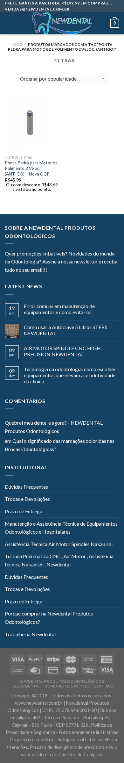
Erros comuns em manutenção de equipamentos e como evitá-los (59, 309)
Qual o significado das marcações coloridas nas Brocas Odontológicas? (59, 445)
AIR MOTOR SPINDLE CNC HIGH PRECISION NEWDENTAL (62, 351)
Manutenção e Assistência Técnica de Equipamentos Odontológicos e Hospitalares (61, 528)
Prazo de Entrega (23, 511)
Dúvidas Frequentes (26, 487)
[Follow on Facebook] (51, 270)
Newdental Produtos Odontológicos (61, 681)
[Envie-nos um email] (75, 270)
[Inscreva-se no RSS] (90, 270)
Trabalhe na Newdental (30, 634)
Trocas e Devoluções (27, 499)
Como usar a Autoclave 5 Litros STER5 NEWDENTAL (65, 330)
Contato (103, 686)
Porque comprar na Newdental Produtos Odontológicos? (49, 617)
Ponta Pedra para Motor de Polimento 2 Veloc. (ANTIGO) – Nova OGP (31, 168)
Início (17, 44)
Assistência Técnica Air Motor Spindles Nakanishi (59, 544)
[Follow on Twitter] (67, 270)
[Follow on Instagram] (59, 270)
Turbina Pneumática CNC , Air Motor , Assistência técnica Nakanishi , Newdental (59, 560)
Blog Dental (27, 686)
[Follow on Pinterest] (83, 270)
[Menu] (8, 23)
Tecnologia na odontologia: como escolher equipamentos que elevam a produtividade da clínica (70, 375)
